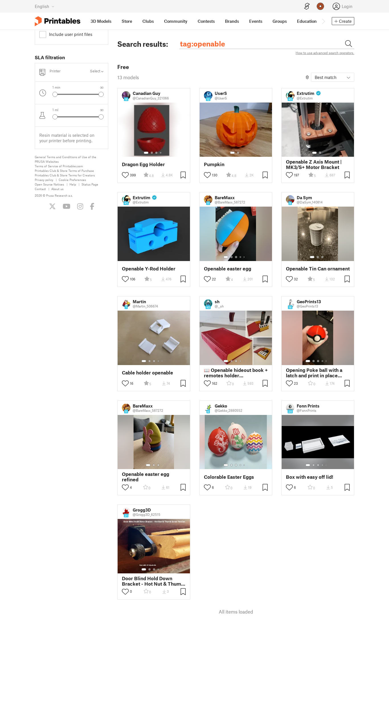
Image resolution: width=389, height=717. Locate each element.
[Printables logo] (57, 21)
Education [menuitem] (307, 21)
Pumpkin (214, 164)
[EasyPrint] (307, 6)
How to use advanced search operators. (325, 53)
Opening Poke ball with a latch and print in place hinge (314, 372)
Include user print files (70, 34)
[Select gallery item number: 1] (146, 153)
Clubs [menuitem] (148, 21)
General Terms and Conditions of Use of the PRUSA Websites (65, 159)
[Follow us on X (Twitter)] (52, 206)
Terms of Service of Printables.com (59, 166)
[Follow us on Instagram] (80, 206)
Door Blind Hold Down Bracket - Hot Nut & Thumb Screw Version (153, 581)
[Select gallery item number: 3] (156, 153)
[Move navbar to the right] (323, 21)
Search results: (142, 44)
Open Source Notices (49, 184)
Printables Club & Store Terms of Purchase (64, 170)
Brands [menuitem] (232, 21)
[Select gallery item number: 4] (161, 153)
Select (95, 71)
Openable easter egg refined (145, 476)
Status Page (89, 184)
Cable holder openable (147, 372)
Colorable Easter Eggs (229, 477)
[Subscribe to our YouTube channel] (66, 206)
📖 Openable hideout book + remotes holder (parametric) (236, 372)
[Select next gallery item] (101, 94)
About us (57, 189)
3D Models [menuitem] (101, 21)
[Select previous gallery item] (55, 94)
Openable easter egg (227, 268)
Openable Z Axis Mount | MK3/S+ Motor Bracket (314, 164)
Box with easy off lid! (309, 477)
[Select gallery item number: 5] (244, 257)
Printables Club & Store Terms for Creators (65, 175)
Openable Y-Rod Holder (148, 268)
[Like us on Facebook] (92, 206)
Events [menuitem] (255, 21)
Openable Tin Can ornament (318, 268)
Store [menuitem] (127, 21)
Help (72, 184)
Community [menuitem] (175, 21)
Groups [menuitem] (280, 21)
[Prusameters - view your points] (320, 6)
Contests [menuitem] (206, 21)
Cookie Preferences (72, 180)
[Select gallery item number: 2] (152, 153)
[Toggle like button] (125, 175)
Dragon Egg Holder (143, 164)
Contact (40, 189)
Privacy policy (44, 180)
